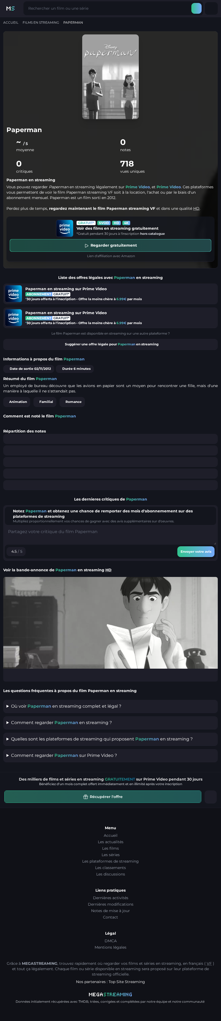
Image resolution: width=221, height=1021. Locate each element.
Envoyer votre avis (196, 552)
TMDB (83, 1001)
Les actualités (110, 841)
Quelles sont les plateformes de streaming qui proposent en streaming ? (102, 739)
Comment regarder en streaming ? (61, 722)
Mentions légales (110, 947)
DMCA (111, 940)
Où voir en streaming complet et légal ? (66, 706)
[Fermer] (211, 796)
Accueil (10, 22)
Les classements (110, 867)
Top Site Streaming (127, 981)
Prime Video (138, 187)
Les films (110, 848)
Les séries (111, 854)
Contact (110, 917)
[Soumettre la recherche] (196, 8)
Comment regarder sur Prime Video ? (64, 755)
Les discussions (110, 874)
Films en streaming (41, 22)
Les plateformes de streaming (110, 861)
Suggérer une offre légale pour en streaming (111, 344)
